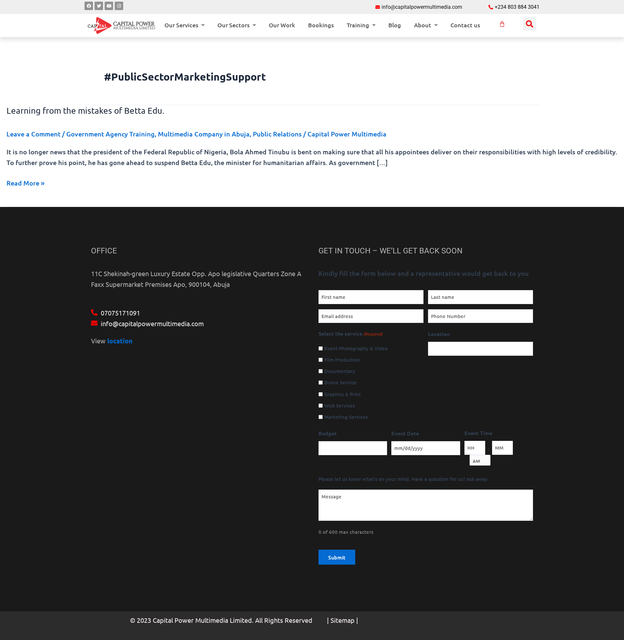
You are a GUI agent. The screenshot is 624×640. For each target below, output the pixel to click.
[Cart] (502, 24)
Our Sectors (233, 25)
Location (439, 333)
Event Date (405, 433)
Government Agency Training (110, 134)
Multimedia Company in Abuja (204, 134)
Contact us (465, 25)
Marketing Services (346, 417)
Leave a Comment (33, 134)
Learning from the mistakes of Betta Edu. (85, 111)
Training (358, 25)
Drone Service (340, 382)
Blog (394, 25)
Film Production (342, 359)
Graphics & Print (342, 394)
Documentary (339, 371)
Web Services (339, 405)
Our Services (181, 25)
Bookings (321, 25)
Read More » (25, 182)
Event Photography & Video (356, 348)
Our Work (282, 25)
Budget (327, 433)
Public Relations (277, 134)
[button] (184, 25)
